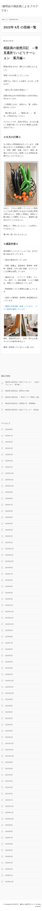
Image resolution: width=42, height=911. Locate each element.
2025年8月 (9, 498)
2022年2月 (9, 737)
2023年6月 (9, 649)
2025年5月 (9, 517)
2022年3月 (9, 731)
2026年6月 (9, 442)
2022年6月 (9, 712)
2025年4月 (9, 523)
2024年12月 (9, 549)
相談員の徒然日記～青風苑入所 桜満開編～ (21, 403)
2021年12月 (9, 743)
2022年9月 (9, 699)
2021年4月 (9, 781)
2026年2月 (9, 461)
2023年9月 (9, 630)
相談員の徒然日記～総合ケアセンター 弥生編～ (22, 410)
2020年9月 (9, 825)
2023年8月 (9, 636)
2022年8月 (9, 706)
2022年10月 (9, 693)
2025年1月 (9, 542)
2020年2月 (9, 869)
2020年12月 (9, 806)
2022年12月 (9, 680)
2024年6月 (9, 580)
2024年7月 (9, 574)
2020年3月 (9, 863)
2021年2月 (9, 794)
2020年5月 (9, 850)
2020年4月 (9, 856)
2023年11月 (9, 618)
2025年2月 (9, 536)
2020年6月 (9, 844)
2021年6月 (9, 768)
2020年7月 (9, 838)
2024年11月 (9, 555)
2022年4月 (9, 724)
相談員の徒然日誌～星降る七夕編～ (17, 391)
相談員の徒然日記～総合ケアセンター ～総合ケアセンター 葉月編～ (22, 383)
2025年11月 (9, 480)
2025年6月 (9, 511)
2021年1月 (9, 800)
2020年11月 (9, 812)
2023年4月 (9, 662)
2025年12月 (9, 473)
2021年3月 (9, 787)
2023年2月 (9, 674)
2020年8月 (9, 831)
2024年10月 (9, 561)
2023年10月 (9, 624)
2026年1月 (9, 467)
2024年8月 (9, 567)
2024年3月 (9, 599)
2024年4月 (9, 593)
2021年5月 (9, 775)
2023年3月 (9, 668)
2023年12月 (9, 611)
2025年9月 (9, 492)
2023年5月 (9, 655)
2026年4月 (9, 448)
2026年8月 (9, 429)
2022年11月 (9, 687)
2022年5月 (9, 718)
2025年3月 (9, 530)
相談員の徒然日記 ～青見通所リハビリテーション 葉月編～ (20, 53)
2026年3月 (9, 454)
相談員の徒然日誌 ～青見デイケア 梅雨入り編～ (22, 397)
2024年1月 (9, 605)
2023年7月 (9, 643)
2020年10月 (9, 819)
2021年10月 (9, 756)
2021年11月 (9, 750)
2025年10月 (9, 486)
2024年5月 (9, 586)
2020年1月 (9, 875)
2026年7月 (9, 436)
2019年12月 (9, 882)
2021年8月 (9, 762)
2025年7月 (9, 505)
